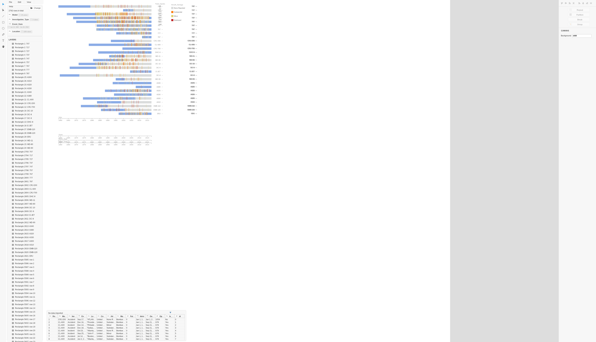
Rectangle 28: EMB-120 (25, 133)
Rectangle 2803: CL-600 (25, 189)
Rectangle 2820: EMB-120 (26, 252)
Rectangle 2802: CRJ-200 (26, 185)
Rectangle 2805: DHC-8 (25, 196)
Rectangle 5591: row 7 (24, 282)
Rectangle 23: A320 (23, 85)
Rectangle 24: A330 (23, 88)
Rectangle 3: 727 (22, 51)
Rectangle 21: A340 (23, 92)
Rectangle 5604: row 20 (25, 330)
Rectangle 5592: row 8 (24, 286)
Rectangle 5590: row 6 (24, 278)
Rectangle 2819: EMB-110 (26, 249)
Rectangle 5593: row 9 (24, 289)
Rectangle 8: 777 (22, 70)
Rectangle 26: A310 (23, 81)
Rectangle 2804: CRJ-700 (26, 193)
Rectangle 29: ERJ (23, 137)
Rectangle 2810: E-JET (25, 215)
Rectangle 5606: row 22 (25, 338)
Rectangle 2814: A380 (24, 230)
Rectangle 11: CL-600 (24, 100)
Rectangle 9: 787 (22, 73)
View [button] (29, 2)
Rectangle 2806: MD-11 (25, 200)
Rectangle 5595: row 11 (25, 297)
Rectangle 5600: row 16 (25, 316)
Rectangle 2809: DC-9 (24, 211)
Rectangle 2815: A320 (24, 234)
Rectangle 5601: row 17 (25, 319)
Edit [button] (19, 2)
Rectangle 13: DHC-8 (24, 122)
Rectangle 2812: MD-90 (25, 222)
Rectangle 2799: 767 (24, 174)
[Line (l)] (3, 16)
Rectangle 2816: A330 (24, 237)
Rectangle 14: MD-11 (24, 141)
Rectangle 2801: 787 (24, 181)
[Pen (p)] (3, 34)
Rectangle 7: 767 (22, 66)
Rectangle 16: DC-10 (24, 111)
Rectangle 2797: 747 (24, 167)
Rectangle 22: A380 (23, 96)
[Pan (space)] (3, 46)
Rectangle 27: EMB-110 (25, 129)
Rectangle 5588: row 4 (24, 271)
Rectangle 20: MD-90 (24, 148)
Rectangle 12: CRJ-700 (25, 107)
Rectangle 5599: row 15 (25, 312)
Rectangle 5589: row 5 (24, 275)
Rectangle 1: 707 (22, 44)
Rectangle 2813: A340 (24, 226)
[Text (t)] (3, 40)
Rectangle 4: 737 (22, 55)
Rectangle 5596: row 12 (25, 301)
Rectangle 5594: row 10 (25, 293)
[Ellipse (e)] (3, 28)
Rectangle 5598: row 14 (25, 308)
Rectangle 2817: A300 (24, 241)
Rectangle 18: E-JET (23, 126)
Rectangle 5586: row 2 (24, 263)
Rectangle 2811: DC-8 (24, 219)
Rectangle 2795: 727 (24, 159)
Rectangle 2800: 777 (24, 178)
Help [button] (11, 6)
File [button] (10, 2)
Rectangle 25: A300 (23, 77)
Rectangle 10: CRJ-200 (25, 103)
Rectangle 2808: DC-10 (25, 208)
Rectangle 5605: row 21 (25, 334)
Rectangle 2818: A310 (24, 245)
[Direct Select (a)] (3, 10)
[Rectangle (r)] (3, 22)
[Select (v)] (3, 4)
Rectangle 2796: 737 (24, 163)
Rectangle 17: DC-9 (23, 118)
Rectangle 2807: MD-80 (25, 204)
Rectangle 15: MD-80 (24, 144)
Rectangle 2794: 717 (24, 155)
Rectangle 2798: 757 (24, 170)
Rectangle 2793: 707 (24, 152)
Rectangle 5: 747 (22, 59)
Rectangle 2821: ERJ (24, 256)
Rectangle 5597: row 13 (25, 304)
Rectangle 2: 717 (22, 47)
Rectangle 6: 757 (22, 62)
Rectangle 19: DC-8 (23, 114)
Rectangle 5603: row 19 (25, 327)
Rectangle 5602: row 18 (25, 323)
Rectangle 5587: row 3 (24, 267)
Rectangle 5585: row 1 (24, 260)
